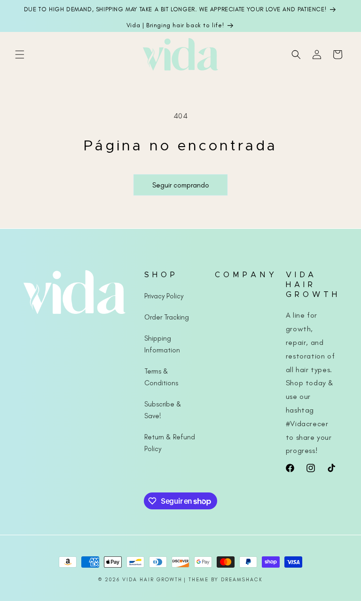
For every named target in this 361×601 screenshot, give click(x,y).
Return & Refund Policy (169, 443)
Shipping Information (162, 344)
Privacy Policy (163, 296)
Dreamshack (242, 580)
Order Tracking (166, 317)
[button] (19, 54)
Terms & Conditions (161, 377)
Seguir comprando (180, 185)
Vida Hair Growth (152, 580)
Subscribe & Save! (162, 410)
